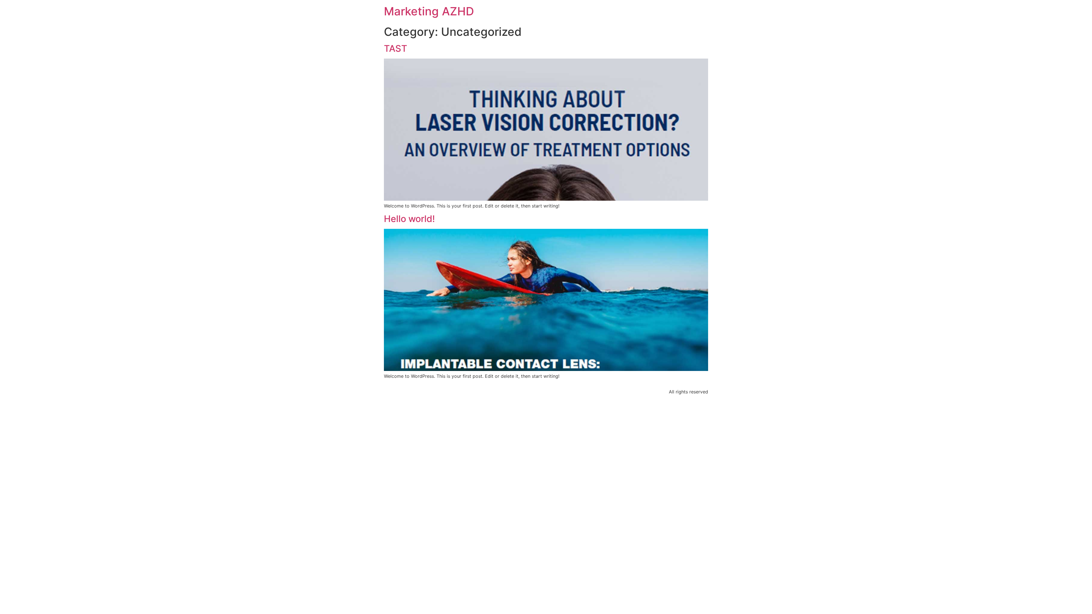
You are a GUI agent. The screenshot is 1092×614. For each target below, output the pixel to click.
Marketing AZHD (429, 11)
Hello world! (409, 218)
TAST (395, 48)
